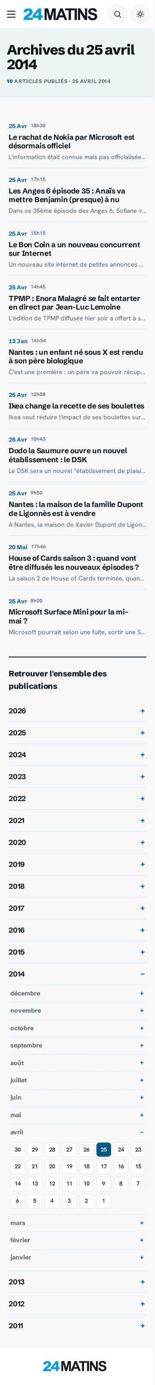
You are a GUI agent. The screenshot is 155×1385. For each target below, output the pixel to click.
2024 (17, 772)
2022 (17, 815)
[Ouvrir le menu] (13, 14)
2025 (17, 750)
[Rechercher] (117, 14)
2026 (17, 728)
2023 (17, 793)
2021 (17, 837)
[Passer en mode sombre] (140, 14)
